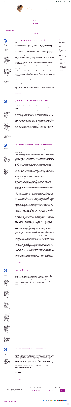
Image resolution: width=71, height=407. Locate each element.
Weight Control (6, 137)
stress (5, 135)
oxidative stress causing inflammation (6, 333)
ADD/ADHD (6, 280)
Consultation (39, 16)
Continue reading (18, 93)
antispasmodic (6, 156)
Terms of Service (7, 401)
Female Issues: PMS (7, 69)
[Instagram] (58, 1)
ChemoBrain (6, 125)
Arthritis (5, 58)
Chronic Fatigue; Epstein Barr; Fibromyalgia (7, 167)
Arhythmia (5, 159)
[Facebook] (56, 1)
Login (66, 1)
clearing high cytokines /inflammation (6, 306)
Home (29, 20)
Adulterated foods (7, 281)
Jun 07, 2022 (17, 146)
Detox (9, 310)
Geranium (8, 70)
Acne (8, 111)
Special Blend (6, 79)
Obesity (5, 331)
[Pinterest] (60, 1)
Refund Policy (13, 401)
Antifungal (5, 51)
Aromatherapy (6, 57)
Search (4, 1)
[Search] (29, 27)
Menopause (6, 73)
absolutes (5, 50)
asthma (5, 160)
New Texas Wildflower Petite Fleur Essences (33, 145)
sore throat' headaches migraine (7, 338)
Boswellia (7, 59)
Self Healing (7, 134)
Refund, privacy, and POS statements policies (27, 400)
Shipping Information (15, 400)
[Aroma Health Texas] (35, 8)
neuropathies (6, 330)
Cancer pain (8, 122)
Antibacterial (6, 113)
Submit (62, 390)
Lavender (8, 72)
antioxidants (6, 52)
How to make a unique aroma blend (30, 40)
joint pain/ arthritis (7, 327)
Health (33, 20)
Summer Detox (21, 270)
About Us (8, 400)
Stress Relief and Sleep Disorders (6, 81)
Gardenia (5, 70)
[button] (68, 404)
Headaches (5, 71)
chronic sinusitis (6, 304)
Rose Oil (8, 76)
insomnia (7, 326)
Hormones (7, 131)
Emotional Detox (6, 313)
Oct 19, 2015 (17, 351)
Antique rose (6, 53)
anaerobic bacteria (7, 112)
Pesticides (5, 336)
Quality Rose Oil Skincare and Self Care (31, 101)
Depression (5, 129)
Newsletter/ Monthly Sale (51, 16)
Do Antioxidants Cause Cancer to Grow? (32, 349)
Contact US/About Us (65, 16)
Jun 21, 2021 (17, 272)
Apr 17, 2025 (17, 42)
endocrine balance (7, 68)
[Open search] (1, 1)
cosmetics (8, 64)
